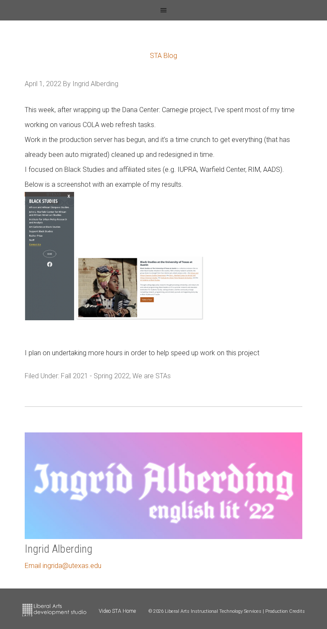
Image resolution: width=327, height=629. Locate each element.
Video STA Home (117, 611)
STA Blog (163, 56)
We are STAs (151, 376)
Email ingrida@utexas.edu (63, 566)
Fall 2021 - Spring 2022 (95, 376)
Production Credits (285, 611)
